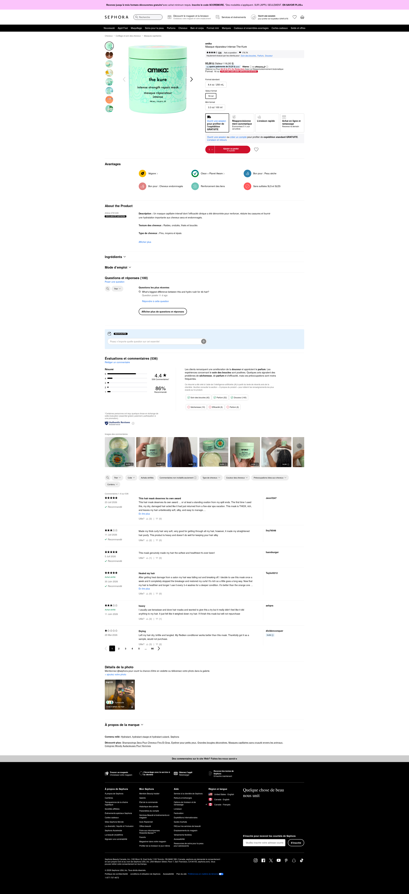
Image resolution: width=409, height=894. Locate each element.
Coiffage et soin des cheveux (128, 35)
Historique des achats (148, 806)
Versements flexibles (183, 834)
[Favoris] (294, 17)
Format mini (213, 28)
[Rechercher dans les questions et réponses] (108, 289)
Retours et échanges (183, 797)
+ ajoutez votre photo (115, 674)
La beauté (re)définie (114, 834)
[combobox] (147, 17)
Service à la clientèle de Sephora (188, 793)
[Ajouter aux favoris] (256, 149)
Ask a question (230, 52)
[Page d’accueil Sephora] (116, 17)
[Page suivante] (159, 648)
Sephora (174, 736)
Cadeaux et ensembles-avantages (251, 28)
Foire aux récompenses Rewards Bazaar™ (149, 831)
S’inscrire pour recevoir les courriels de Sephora (269, 836)
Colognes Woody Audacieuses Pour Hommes (128, 746)
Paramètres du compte (149, 810)
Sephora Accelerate (113, 830)
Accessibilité (179, 839)
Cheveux (182, 28)
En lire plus (144, 513)
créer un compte (238, 137)
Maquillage (136, 28)
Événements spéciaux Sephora (118, 813)
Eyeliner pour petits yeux (183, 742)
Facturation (179, 813)
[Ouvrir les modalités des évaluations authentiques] (133, 423)
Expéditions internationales (185, 817)
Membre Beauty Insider (149, 793)
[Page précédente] (106, 648)
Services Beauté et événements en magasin (154, 816)
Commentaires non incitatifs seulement (176, 477)
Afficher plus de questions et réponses (163, 311)
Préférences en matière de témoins (203, 874)
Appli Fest (123, 28)
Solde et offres (298, 28)
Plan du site (181, 873)
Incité (128, 464)
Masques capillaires (152, 35)
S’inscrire (296, 842)
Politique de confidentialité (116, 873)
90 (152, 648)
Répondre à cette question (155, 301)
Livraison (178, 808)
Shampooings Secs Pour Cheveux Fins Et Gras (146, 742)
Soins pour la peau (154, 28)
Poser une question (114, 281)
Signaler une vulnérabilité (116, 839)
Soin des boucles (248, 55)
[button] (250, 66)
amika (208, 43)
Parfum (260, 55)
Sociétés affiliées (112, 808)
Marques (226, 28)
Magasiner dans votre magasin (152, 841)
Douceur (269, 55)
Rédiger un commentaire (117, 362)
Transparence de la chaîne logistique (116, 803)
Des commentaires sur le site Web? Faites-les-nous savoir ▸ (204, 758)
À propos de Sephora (114, 793)
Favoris (142, 837)
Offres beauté (145, 826)
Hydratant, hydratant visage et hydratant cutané (145, 736)
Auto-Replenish (146, 821)
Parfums (171, 28)
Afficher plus (145, 241)
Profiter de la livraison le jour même (154, 845)
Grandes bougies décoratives (212, 742)
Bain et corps (197, 28)
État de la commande (148, 802)
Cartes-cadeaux (280, 28)
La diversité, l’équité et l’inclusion (119, 826)
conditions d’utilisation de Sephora (145, 873)
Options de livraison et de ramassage (185, 803)
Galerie (142, 797)
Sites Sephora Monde (114, 821)
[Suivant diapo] (191, 79)
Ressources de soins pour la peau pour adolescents (189, 844)
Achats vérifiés (147, 477)
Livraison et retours (217, 139)
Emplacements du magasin (185, 830)
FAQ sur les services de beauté (187, 826)
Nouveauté (109, 28)
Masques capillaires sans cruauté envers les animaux (255, 742)
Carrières (109, 797)
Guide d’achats (180, 821)
